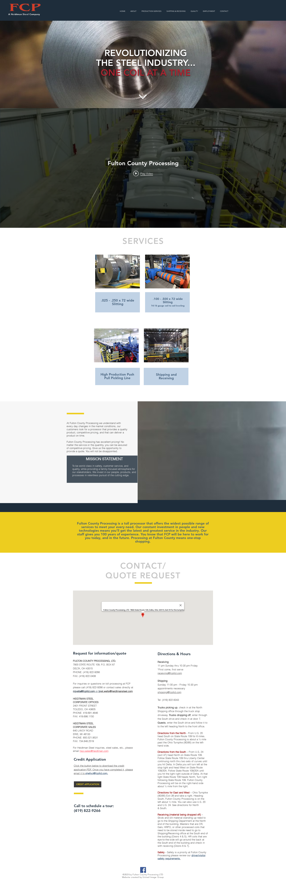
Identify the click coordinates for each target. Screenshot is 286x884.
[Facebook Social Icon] (143, 870)
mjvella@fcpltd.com (84, 691)
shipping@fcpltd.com (169, 692)
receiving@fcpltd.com (170, 673)
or (97, 691)
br (100, 691)
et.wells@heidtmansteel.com (117, 691)
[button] (151, 11)
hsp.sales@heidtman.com (94, 750)
